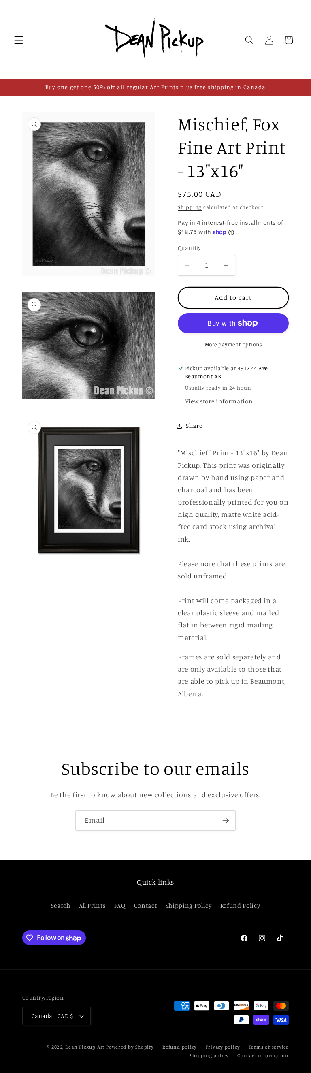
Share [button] (194, 425)
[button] (18, 40)
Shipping (190, 207)
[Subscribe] (225, 820)
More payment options (233, 344)
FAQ (120, 905)
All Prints (92, 905)
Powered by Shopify (130, 1047)
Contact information (263, 1055)
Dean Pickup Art (85, 1047)
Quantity (189, 247)
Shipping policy (209, 1055)
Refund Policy (240, 905)
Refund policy (179, 1047)
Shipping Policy (189, 905)
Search (60, 905)
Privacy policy (223, 1047)
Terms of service (269, 1047)
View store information (219, 401)
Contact (145, 905)
